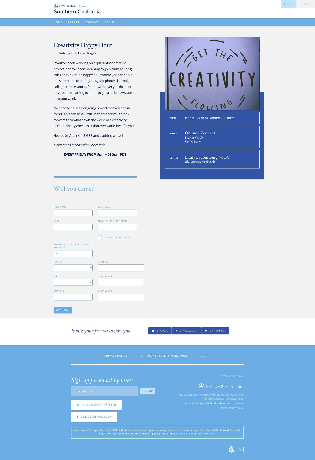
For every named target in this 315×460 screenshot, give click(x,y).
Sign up (305, 4)
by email (162, 330)
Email (57, 221)
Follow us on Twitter (98, 405)
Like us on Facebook (96, 416)
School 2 (59, 276)
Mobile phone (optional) (112, 221)
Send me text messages (117, 237)
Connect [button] (92, 22)
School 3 (59, 291)
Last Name (104, 207)
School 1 (59, 262)
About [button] (109, 22)
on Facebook (188, 330)
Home (58, 22)
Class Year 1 (105, 262)
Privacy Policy (115, 355)
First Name (60, 207)
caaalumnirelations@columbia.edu (200, 403)
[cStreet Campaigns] (241, 449)
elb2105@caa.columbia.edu (200, 162)
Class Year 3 (105, 291)
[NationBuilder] (233, 449)
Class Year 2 (105, 276)
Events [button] (73, 22)
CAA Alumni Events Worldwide (164, 355)
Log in (289, 4)
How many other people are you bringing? (73, 246)
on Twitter (217, 330)
